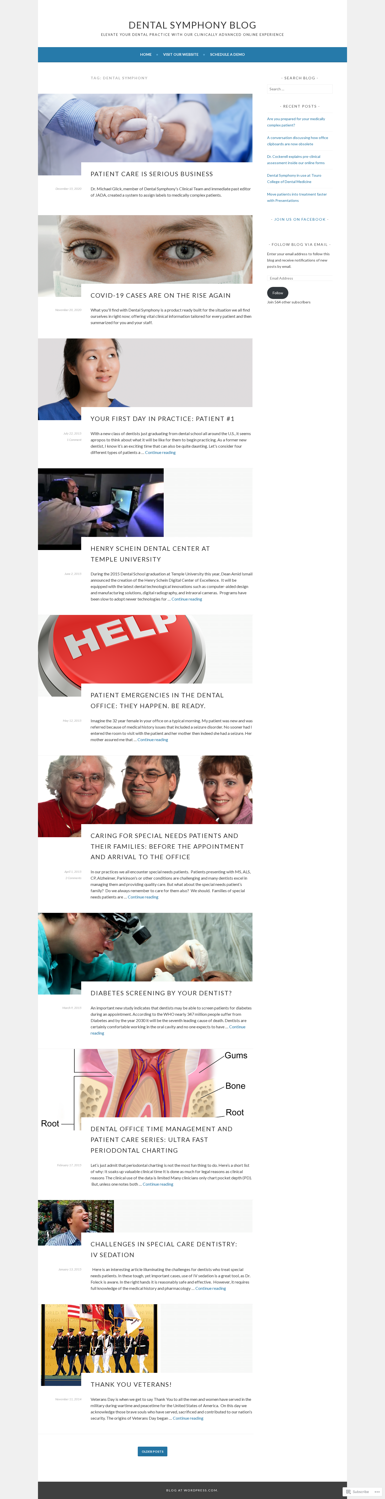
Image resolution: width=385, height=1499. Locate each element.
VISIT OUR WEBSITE (181, 54)
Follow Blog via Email (300, 244)
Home (146, 54)
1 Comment (74, 440)
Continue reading (160, 452)
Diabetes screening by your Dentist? (161, 993)
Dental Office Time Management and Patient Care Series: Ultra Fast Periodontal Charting (162, 1139)
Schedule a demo (227, 54)
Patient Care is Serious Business (152, 173)
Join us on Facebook (300, 219)
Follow (278, 293)
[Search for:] (300, 89)
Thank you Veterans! (131, 1384)
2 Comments (73, 878)
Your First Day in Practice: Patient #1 (163, 418)
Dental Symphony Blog (193, 25)
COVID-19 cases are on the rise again (161, 295)
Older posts (152, 1451)
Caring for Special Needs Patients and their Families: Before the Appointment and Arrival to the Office (167, 846)
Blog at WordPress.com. (192, 1490)
